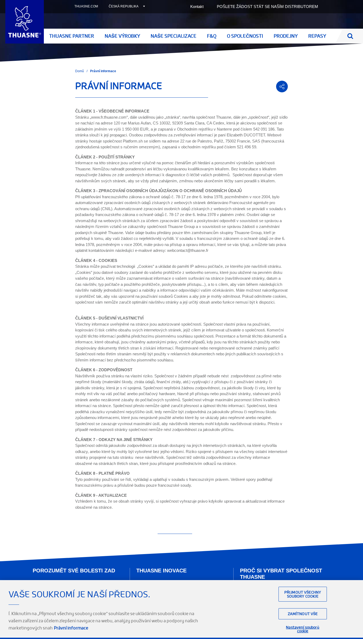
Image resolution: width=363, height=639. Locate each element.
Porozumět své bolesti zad (74, 570)
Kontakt (197, 6)
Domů (79, 71)
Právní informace (71, 628)
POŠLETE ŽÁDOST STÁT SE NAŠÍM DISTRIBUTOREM (267, 6)
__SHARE (282, 86)
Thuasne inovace (161, 570)
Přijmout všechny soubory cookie (302, 594)
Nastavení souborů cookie (302, 629)
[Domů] (24, 22)
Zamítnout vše (303, 614)
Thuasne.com (86, 6)
